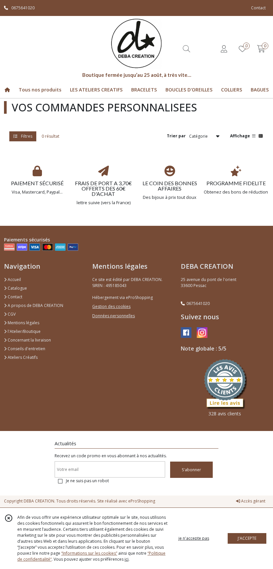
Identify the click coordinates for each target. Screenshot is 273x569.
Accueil (14, 279)
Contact (258, 8)
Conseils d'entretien (26, 349)
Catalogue (17, 288)
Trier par (176, 136)
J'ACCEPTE (247, 538)
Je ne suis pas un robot (87, 481)
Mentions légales (23, 323)
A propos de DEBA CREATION (35, 305)
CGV (11, 314)
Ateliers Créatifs (22, 357)
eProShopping (141, 501)
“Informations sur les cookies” (89, 553)
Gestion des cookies (111, 306)
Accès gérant (252, 501)
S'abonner (191, 470)
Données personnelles (113, 316)
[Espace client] (224, 49)
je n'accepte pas (193, 538)
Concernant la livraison (29, 340)
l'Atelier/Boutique (24, 331)
